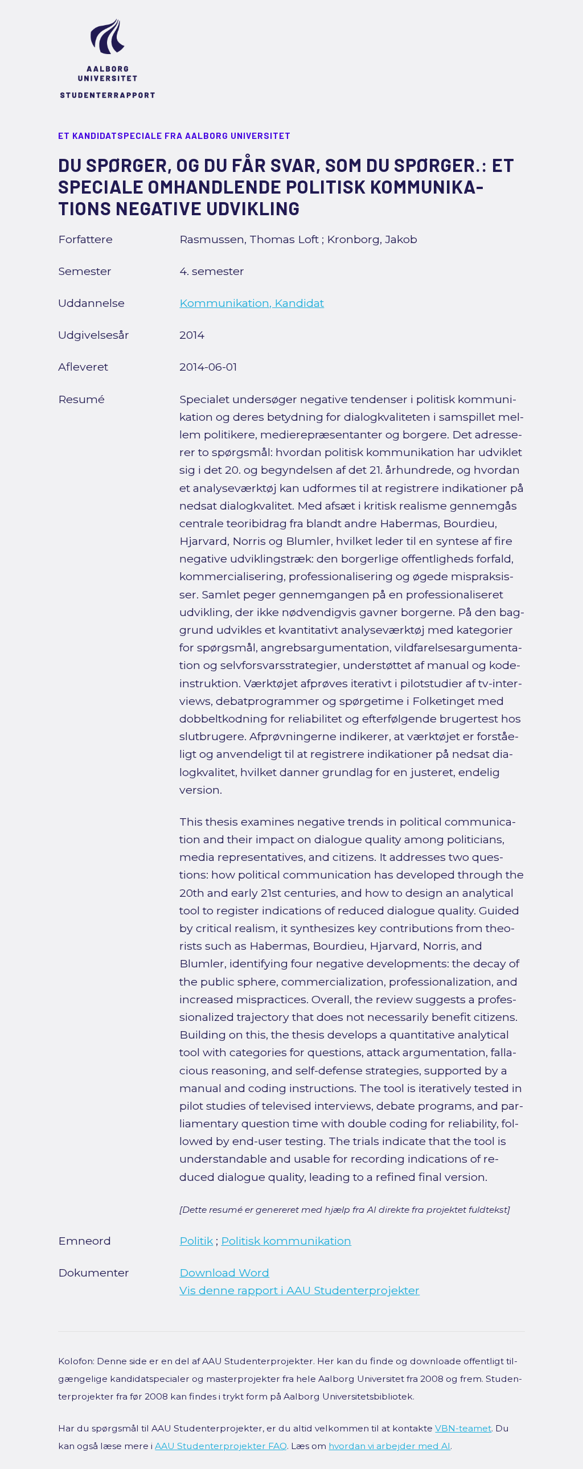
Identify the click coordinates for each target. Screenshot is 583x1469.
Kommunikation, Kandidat (251, 303)
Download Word (224, 1272)
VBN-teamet (463, 1428)
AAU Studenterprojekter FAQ (221, 1446)
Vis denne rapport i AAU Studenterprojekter (299, 1290)
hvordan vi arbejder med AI (389, 1446)
